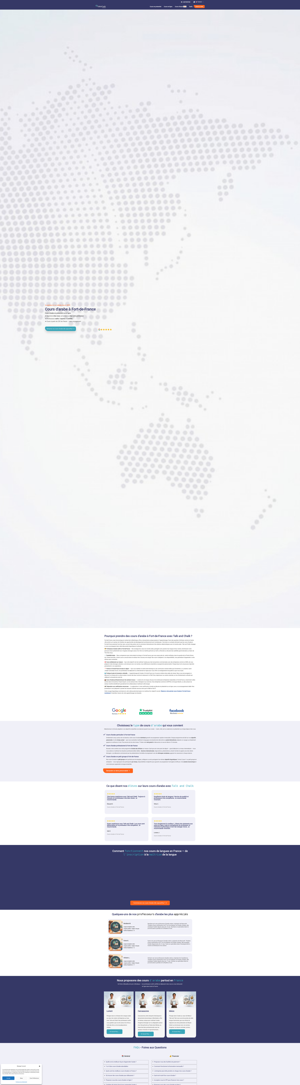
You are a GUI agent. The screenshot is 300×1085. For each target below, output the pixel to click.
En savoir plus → (114, 1031)
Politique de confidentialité (21, 1082)
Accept (8, 1078)
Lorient (109, 1011)
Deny (21, 1078)
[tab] (126, 1062)
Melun (171, 1011)
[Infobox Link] (119, 711)
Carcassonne (143, 1011)
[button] (39, 1066)
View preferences (34, 1078)
